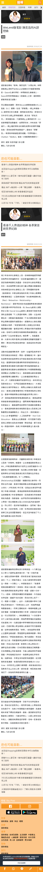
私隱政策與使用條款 (20, 858)
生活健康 (23, 834)
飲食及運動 (14, 834)
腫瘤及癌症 (5, 837)
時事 (30, 7)
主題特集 (21, 7)
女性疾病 (4, 840)
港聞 (3, 37)
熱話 (16, 821)
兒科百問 (31, 837)
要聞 (11, 821)
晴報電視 (12, 7)
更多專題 (28, 840)
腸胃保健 (23, 837)
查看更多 (27, 18)
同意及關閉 (21, 863)
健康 (4, 7)
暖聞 (21, 821)
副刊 (36, 7)
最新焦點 (4, 821)
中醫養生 (31, 834)
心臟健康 (14, 837)
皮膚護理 (19, 840)
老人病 (12, 840)
